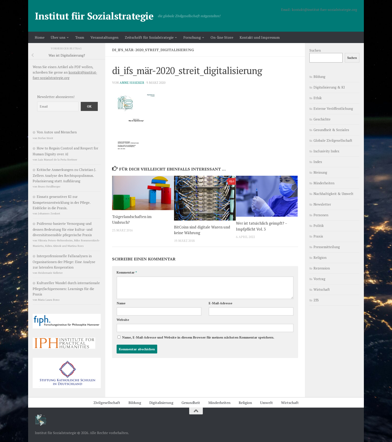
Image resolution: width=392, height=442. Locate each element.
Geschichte (322, 119)
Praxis (318, 236)
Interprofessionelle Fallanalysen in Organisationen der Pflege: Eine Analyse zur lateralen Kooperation (64, 261)
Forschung (192, 37)
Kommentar (127, 272)
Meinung (320, 172)
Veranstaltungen (104, 37)
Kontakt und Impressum (260, 37)
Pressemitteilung (327, 247)
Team (79, 37)
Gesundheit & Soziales (331, 129)
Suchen (315, 50)
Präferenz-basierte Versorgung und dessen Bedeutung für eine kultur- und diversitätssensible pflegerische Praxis (62, 229)
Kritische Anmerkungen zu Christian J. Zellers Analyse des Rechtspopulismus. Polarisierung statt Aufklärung (64, 175)
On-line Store (222, 37)
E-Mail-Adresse (220, 303)
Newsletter (322, 204)
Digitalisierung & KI (329, 87)
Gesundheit (190, 402)
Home (39, 37)
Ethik (318, 98)
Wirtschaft (322, 289)
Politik (319, 225)
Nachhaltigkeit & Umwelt (333, 193)
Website (123, 319)
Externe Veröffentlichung (333, 108)
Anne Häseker (132, 82)
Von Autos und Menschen (57, 132)
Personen (321, 215)
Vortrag (319, 278)
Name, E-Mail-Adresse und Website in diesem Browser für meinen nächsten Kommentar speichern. (198, 337)
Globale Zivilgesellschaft (333, 140)
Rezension (322, 268)
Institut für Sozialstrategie (94, 16)
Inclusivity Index (326, 151)
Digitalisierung (161, 402)
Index (318, 161)
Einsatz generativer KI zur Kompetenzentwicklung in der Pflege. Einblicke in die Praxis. (61, 202)
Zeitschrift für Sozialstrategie (149, 37)
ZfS (316, 300)
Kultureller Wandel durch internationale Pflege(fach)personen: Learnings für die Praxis (66, 288)
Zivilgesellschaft (106, 402)
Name (121, 303)
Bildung (319, 76)
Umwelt (266, 402)
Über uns (58, 37)
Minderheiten (324, 183)
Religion (320, 257)
